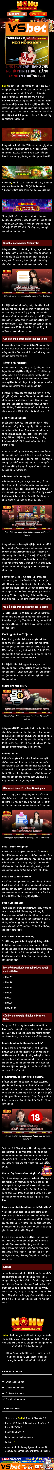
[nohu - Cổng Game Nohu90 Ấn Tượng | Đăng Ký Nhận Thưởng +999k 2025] (27, 5)
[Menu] (4, 5)
